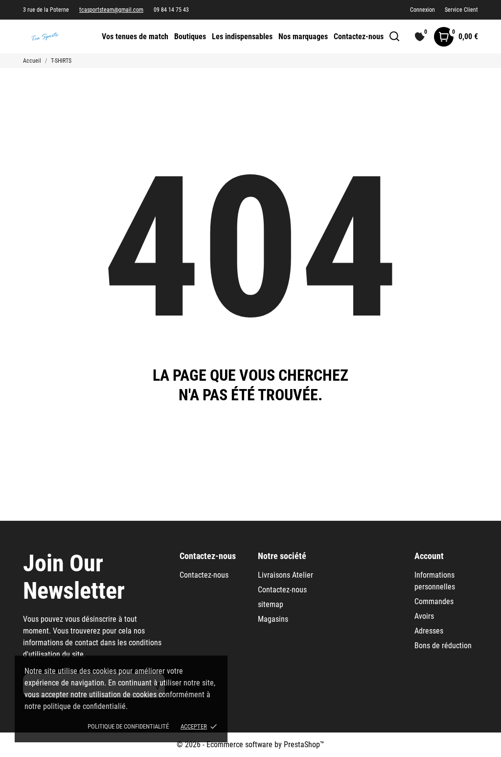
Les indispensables (242, 36)
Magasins (273, 619)
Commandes (434, 601)
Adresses (428, 630)
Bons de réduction (443, 645)
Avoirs (424, 616)
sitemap (270, 604)
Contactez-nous (359, 36)
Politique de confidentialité (128, 726)
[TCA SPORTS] (55, 36)
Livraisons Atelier (285, 575)
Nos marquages (303, 36)
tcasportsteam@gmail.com (111, 9)
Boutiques (190, 36)
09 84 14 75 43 (171, 9)
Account (429, 556)
